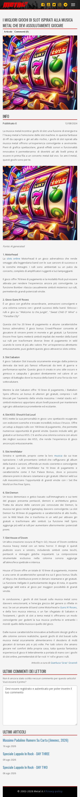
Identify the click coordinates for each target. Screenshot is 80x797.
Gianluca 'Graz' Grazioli (64, 662)
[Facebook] (42, 4)
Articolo (8, 31)
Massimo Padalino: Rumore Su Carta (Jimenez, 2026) (35, 740)
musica (58, 455)
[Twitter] (54, 4)
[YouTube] (48, 4)
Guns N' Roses (68, 607)
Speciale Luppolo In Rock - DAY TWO (25, 767)
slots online (13, 258)
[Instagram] (65, 4)
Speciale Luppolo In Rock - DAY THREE (26, 753)
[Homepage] (15, 4)
